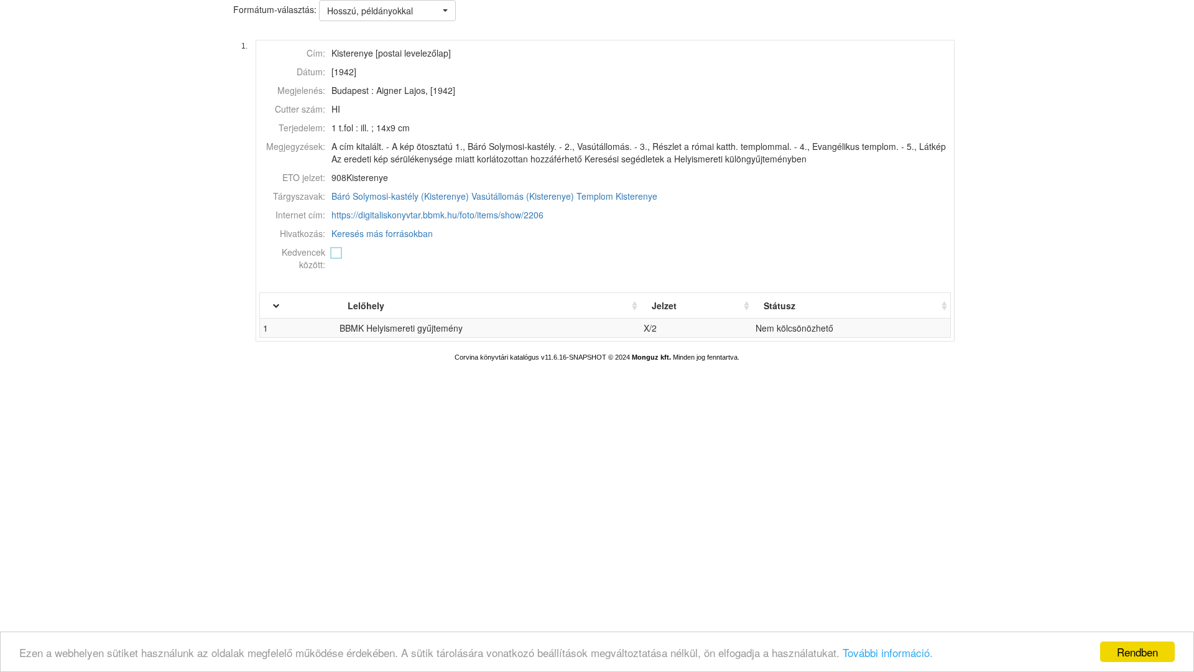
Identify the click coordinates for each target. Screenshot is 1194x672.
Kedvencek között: (303, 258)
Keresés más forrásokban (382, 233)
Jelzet (664, 305)
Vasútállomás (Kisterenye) (522, 196)
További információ (886, 652)
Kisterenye (636, 196)
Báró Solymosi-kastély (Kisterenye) (400, 196)
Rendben (1137, 652)
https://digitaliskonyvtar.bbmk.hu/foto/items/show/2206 (437, 214)
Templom (594, 196)
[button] (387, 10)
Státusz (779, 305)
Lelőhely (366, 305)
